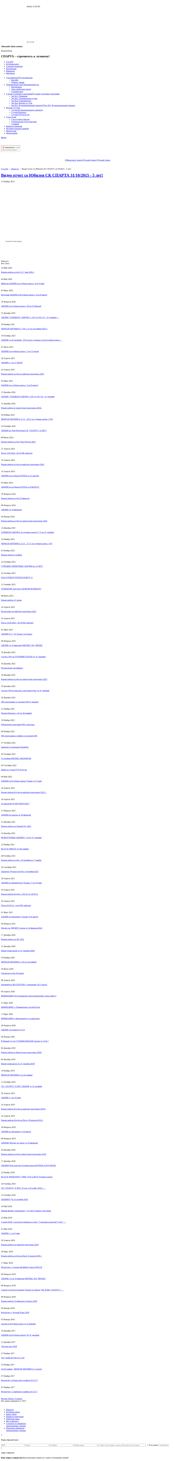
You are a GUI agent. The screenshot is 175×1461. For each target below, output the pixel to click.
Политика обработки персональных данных (16, 1429)
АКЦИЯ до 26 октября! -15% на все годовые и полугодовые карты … (31, 340)
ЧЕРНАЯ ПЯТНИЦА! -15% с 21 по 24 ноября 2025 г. (24, 329)
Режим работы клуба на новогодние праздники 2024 (24, 521)
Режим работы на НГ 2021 (12, 939)
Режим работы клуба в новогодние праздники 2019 (23, 1154)
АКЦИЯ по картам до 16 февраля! (16, 815)
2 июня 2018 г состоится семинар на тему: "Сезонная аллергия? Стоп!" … (33, 1222)
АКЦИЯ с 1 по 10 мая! (11, 1098)
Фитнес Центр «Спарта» (12, 1399)
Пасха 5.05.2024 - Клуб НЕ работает (17, 453)
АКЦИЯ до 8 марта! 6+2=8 (13, 1030)
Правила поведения (14, 1417)
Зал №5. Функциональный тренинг (26, 105)
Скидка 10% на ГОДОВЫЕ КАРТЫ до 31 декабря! (23, 657)
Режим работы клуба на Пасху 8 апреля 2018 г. (21, 1256)
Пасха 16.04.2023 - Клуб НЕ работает (17, 623)
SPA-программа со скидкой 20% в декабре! (20, 702)
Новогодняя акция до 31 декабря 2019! (18, 1064)
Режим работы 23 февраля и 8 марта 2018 (19, 1301)
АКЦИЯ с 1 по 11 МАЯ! (11, 363)
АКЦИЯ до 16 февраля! (11, 510)
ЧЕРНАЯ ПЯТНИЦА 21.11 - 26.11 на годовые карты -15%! (27, 419)
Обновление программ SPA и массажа (17, 724)
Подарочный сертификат (12, 668)
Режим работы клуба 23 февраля (15, 498)
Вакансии (10, 71)
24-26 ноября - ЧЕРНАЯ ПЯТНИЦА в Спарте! (21, 1369)
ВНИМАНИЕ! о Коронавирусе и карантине (20, 1018)
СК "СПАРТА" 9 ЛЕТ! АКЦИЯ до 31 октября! (21, 1086)
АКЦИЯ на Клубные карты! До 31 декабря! (20, 1335)
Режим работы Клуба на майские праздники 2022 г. (23, 792)
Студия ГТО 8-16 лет (20, 115)
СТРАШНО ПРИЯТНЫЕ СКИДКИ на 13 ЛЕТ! (22, 566)
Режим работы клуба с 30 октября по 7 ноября (21, 860)
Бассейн (14, 80)
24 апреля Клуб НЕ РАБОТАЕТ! (15, 804)
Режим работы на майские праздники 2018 (20, 1245)
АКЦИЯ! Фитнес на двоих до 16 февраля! (19, 1143)
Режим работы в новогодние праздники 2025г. (21, 408)
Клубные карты (13, 1412)
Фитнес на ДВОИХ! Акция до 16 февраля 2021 (21, 928)
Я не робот (153, 1445)
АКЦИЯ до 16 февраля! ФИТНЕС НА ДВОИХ (22, 645)
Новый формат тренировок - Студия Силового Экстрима (26, 1211)
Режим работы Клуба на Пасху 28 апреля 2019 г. (22, 1120)
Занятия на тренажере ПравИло (15, 747)
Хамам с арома (17, 82)
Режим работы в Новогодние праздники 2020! (21, 1052)
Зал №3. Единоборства (21, 101)
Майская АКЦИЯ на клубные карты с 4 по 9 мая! (22, 283)
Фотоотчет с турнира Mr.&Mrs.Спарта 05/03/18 (21, 1267)
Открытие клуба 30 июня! (12, 973)
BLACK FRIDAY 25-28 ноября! (15, 849)
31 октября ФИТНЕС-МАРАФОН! (16, 758)
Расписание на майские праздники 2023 (18, 611)
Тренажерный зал (14, 85)
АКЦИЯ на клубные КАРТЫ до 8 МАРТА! (20, 487)
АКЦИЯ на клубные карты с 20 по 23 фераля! (21, 306)
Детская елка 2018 (9, 1346)
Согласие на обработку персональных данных (16, 1424)
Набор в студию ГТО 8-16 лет (14, 770)
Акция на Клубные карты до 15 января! (18, 1324)
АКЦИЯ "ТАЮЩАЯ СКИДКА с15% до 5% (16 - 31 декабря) (28, 397)
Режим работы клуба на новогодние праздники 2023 (24, 679)
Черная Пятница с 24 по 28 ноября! (16, 713)
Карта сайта (11, 1414)
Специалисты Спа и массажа (24, 122)
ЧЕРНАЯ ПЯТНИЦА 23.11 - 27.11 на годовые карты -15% (26, 544)
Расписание (11, 69)
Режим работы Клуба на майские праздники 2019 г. (23, 1109)
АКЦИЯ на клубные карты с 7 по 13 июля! (20, 351)
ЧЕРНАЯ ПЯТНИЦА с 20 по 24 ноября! (19, 962)
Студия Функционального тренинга (27, 110)
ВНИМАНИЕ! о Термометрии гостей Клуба (20, 1007)
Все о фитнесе (12, 1421)
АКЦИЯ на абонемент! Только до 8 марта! (19, 917)
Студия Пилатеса (18, 112)
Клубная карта (12, 64)
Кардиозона (16, 87)
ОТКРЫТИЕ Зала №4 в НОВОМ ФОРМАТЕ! (21, 589)
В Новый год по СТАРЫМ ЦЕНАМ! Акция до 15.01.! (25, 1041)
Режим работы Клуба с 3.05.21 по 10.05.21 (19, 894)
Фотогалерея (11, 133)
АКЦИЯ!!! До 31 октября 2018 (14, 1199)
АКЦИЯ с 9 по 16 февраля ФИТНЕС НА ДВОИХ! (23, 1279)
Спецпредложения (14, 66)
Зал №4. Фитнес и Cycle (21, 103)
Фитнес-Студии (13, 108)
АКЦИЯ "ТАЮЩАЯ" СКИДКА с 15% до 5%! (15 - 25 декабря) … (30, 317)
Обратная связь (12, 1419)
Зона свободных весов (21, 89)
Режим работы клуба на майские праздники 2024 (22, 464)
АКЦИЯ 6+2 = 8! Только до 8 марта (16, 634)
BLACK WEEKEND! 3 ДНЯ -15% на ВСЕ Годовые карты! (27, 1177)
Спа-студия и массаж (20, 119)
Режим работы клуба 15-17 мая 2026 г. (17, 272)
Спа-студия (11, 117)
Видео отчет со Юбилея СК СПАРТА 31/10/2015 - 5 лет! (52, 175)
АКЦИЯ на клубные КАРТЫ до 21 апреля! (20, 476)
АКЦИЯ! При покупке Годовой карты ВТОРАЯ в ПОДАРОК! (28, 1165)
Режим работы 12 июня (11, 600)
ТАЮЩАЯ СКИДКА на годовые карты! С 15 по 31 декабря (27, 532)
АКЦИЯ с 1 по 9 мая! (10, 1233)
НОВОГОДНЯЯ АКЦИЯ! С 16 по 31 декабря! (21, 838)
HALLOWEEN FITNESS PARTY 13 (17, 577)
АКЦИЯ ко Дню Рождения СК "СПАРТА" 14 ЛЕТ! (23, 430)
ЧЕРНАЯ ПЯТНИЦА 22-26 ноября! (17, 1075)
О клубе (9, 62)
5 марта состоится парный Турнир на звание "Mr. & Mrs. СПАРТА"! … (32, 1290)
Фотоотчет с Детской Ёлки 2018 (15, 1312)
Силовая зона (17, 91)
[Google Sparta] (89, 160)
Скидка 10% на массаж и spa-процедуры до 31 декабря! (25, 691)
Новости (15, 169)
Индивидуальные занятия (17, 128)
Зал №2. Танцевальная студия (24, 98)
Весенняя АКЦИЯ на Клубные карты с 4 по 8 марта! (24, 295)
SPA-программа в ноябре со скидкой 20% (19, 736)
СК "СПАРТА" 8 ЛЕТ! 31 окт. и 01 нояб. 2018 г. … (23, 1188)
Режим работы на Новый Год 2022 (16, 826)
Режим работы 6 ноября (11, 555)
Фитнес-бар (11, 131)
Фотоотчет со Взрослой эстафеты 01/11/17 (19, 1380)
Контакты (10, 73)
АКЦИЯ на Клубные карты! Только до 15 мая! (21, 781)
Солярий (15, 124)
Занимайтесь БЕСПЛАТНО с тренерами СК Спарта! (24, 985)
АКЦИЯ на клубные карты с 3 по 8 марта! (19, 385)
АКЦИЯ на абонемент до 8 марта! (16, 1132)
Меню (3, 137)
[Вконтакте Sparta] (73, 160)
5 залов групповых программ (19, 94)
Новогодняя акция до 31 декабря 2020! (18, 951)
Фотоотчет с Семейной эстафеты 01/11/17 (19, 1392)
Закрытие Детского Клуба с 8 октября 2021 (20, 871)
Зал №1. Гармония (19, 96)
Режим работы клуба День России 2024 (18, 442)
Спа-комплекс (12, 78)
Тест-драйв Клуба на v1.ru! (12, 1358)
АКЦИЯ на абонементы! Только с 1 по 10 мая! (21, 883)
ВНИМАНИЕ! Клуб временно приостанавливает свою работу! (28, 996)
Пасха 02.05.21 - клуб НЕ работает (16, 905)
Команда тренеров (14, 126)
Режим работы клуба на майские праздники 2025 (22, 374)
